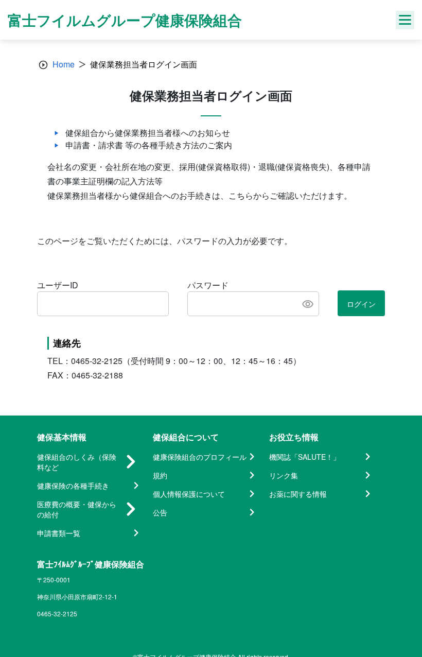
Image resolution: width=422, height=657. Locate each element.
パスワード (207, 285)
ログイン (361, 304)
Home (63, 64)
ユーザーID (57, 285)
